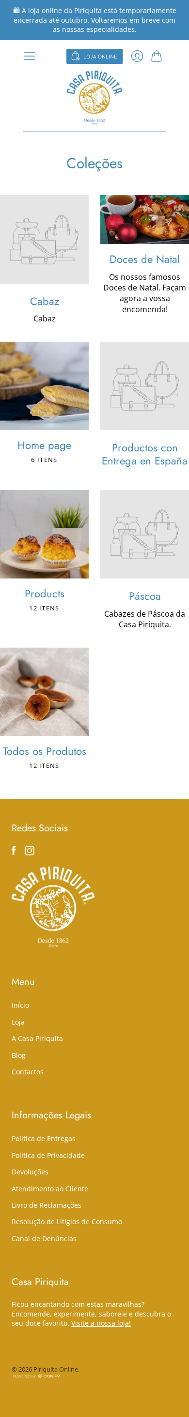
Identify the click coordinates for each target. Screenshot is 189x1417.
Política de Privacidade (48, 1155)
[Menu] (29, 56)
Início (20, 1005)
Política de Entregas (44, 1138)
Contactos (28, 1071)
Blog (19, 1055)
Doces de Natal (145, 259)
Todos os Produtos (44, 751)
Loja (18, 1022)
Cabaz (44, 301)
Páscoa (145, 596)
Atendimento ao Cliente (50, 1188)
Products (44, 593)
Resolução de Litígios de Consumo (67, 1221)
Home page (44, 445)
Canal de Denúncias (44, 1238)
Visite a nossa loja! (101, 1323)
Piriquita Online (55, 1369)
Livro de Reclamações (46, 1205)
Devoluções (30, 1171)
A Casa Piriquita (37, 1038)
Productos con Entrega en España (145, 454)
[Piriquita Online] (94, 97)
